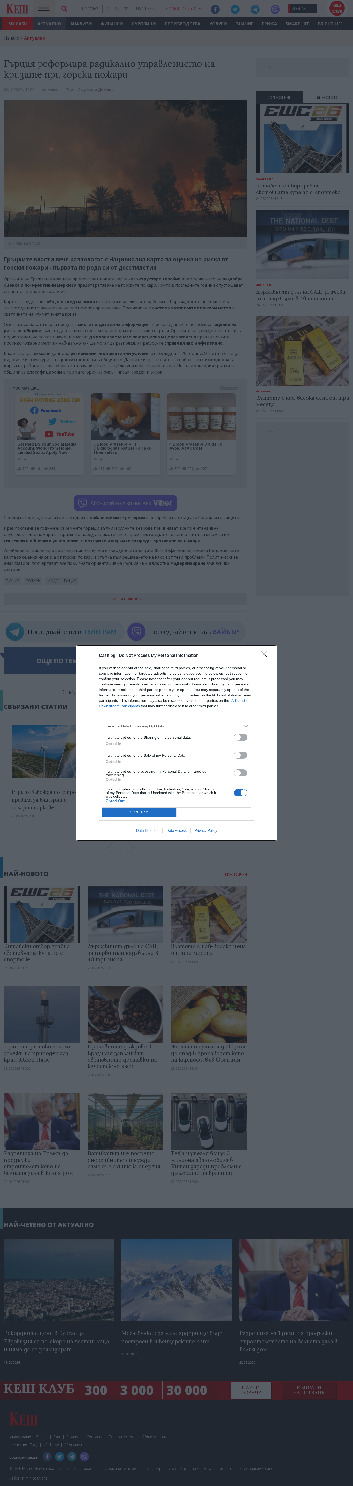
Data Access (176, 830)
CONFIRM (139, 812)
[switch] (240, 737)
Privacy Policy (206, 830)
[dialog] (176, 743)
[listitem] (176, 726)
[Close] (266, 656)
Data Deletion (147, 830)
